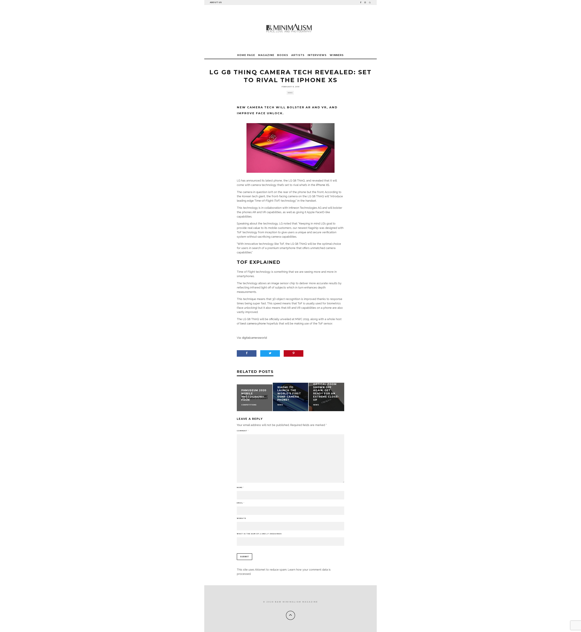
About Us (216, 2)
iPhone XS (322, 185)
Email (240, 503)
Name (240, 487)
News (290, 92)
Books (282, 55)
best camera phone (253, 323)
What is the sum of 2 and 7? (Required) (259, 534)
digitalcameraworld (254, 337)
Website (241, 518)
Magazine (266, 55)
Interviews (317, 55)
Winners (337, 55)
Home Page (246, 55)
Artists (297, 55)
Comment (243, 431)
